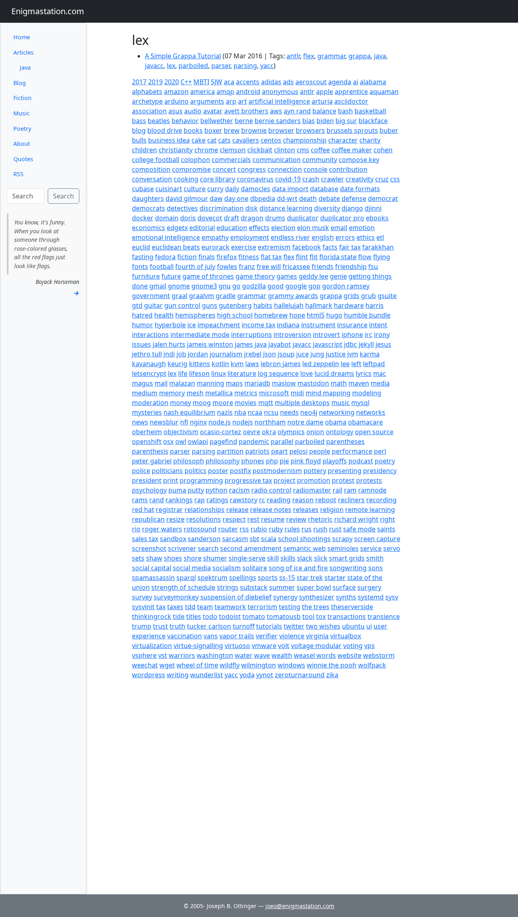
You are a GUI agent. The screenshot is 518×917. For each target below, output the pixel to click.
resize (175, 519)
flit (314, 256)
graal (179, 295)
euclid (141, 247)
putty (196, 490)
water (244, 655)
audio (193, 111)
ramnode (372, 490)
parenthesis (150, 451)
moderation (150, 402)
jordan (198, 354)
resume (272, 519)
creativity (360, 179)
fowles (227, 266)
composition (151, 169)
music (340, 402)
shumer (215, 558)
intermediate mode (199, 334)
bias (308, 120)
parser (220, 65)
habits (262, 305)
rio (136, 529)
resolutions (203, 519)
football (162, 266)
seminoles (343, 548)
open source (374, 431)
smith (375, 558)
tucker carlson (209, 626)
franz (247, 266)
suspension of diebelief (236, 597)
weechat (145, 665)
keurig (177, 363)
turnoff (244, 626)
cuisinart (168, 188)
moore (222, 402)
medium (144, 392)
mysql (360, 402)
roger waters (162, 529)
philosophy (223, 460)
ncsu (271, 412)
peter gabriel (152, 460)
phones (252, 460)
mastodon (313, 383)
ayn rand (297, 111)
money (180, 402)
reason (303, 499)
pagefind (223, 441)
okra (269, 431)
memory (172, 392)
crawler (332, 179)
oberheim (147, 431)
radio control (271, 490)
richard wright (356, 519)
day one (236, 198)
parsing (245, 65)
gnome (179, 285)
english (323, 237)
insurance (352, 324)
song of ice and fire (298, 567)
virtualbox (345, 635)
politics (195, 470)
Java (25, 67)
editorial (202, 227)
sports (268, 577)
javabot (279, 344)
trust (160, 626)
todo (210, 616)
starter (335, 577)
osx (168, 441)
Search (63, 196)
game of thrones (208, 276)
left (356, 363)
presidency (380, 470)
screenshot (149, 548)
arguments (207, 101)
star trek (310, 577)
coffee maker (351, 149)
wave (262, 655)
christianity (176, 149)
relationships (205, 509)
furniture (146, 276)
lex (171, 65)
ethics (366, 237)
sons (375, 567)
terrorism (262, 606)
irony (382, 334)
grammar (331, 55)
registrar (169, 509)
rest (253, 519)
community (319, 159)
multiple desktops (302, 402)
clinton (284, 149)
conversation (152, 179)
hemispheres (195, 315)
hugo (334, 315)
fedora (165, 256)
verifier (267, 635)
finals (206, 256)
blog (139, 130)
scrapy (342, 538)
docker (142, 217)
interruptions (251, 334)
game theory (255, 276)
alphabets (147, 91)
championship (305, 140)
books (193, 130)
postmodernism (277, 470)
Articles (23, 52)
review (296, 519)
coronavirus (255, 179)
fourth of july (195, 266)
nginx (198, 422)
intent (378, 324)
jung (317, 354)
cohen (383, 149)
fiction (187, 256)
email (339, 227)
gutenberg (235, 305)
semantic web (304, 548)
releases (305, 509)
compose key (359, 159)
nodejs (242, 422)
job (181, 354)
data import (290, 188)
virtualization (152, 645)
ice (191, 324)
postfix (240, 470)
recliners (351, 499)
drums (275, 217)
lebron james (281, 363)
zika (332, 674)
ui (369, 626)
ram (350, 490)
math (339, 383)
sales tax (145, 538)
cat (212, 140)
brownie (254, 130)
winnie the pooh (332, 665)
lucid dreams (334, 373)
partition (230, 451)
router (228, 529)
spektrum (212, 577)
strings (227, 587)
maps (234, 383)
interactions (150, 334)
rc (262, 499)
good (275, 285)
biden (325, 120)
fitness (248, 256)
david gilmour (187, 198)
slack (304, 558)
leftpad (374, 363)
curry (215, 188)
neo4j (308, 412)
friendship (351, 266)
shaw (154, 558)
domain (166, 217)
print (170, 480)
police (141, 470)
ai (355, 81)
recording (381, 499)
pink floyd (306, 460)
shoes (173, 558)
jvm (352, 354)
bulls (139, 140)
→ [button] (76, 292)
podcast (360, 460)
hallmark (318, 305)
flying (381, 256)
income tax (258, 324)
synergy (285, 597)
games (286, 276)
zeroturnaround (300, 674)
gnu (225, 285)
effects (259, 227)
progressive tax (248, 480)
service (371, 548)
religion (332, 509)
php (272, 460)
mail (161, 383)
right (387, 519)
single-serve (247, 558)
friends (322, 266)
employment (249, 237)
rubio (259, 529)
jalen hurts (169, 344)
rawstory (243, 499)
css (395, 179)
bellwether (216, 120)
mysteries (147, 412)
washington (215, 655)
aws (276, 111)
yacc (267, 65)
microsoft (274, 392)
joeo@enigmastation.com (299, 906)
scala (268, 538)
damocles (255, 188)
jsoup (286, 354)
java (380, 55)
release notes (270, 509)
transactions (346, 616)
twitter (294, 626)
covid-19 (288, 179)
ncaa (255, 412)
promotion (313, 480)
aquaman (384, 91)
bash (345, 111)
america (202, 91)
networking (337, 412)
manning (210, 383)
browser (281, 130)
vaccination (184, 635)
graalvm (201, 295)
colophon (195, 159)
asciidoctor (351, 101)
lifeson (199, 373)
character (343, 140)
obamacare (365, 422)
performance (352, 451)
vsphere (144, 655)
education (232, 227)
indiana (288, 324)
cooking (186, 179)
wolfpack (372, 665)
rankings (179, 499)
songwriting (348, 567)
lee (345, 363)
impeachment (218, 324)
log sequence (278, 373)
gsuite (387, 295)
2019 (155, 81)
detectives (182, 208)
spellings (242, 577)
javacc (154, 65)
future (171, 276)
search (208, 548)
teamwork (230, 606)
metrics (245, 392)
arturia (322, 101)
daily (232, 188)
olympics (291, 431)
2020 (171, 81)
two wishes (323, 626)
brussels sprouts (352, 130)
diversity (327, 208)
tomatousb (284, 616)
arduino (176, 101)
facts (330, 247)
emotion (362, 227)
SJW (216, 81)
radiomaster (312, 490)
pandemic (254, 441)
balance (324, 111)
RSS (18, 174)
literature (241, 373)
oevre (251, 431)
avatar (213, 111)
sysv (391, 597)
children (144, 149)
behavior (185, 120)
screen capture (377, 538)
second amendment (251, 548)
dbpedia (262, 198)
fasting (142, 256)
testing (289, 606)
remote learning (370, 509)
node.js (219, 422)
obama (335, 422)
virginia (317, 635)
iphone (352, 334)
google (296, 285)
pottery (315, 470)
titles (193, 616)
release (237, 509)
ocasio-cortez (220, 431)
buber (389, 130)
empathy (215, 237)
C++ (186, 81)
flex (308, 55)
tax (161, 606)
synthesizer (316, 597)
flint (302, 256)
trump (141, 626)
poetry (385, 460)
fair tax (350, 247)
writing (178, 674)
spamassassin (153, 577)
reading (279, 499)
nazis (225, 412)
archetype (147, 101)
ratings (217, 499)
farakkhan (378, 247)
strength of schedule (183, 587)
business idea (169, 140)
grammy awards (293, 295)
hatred (142, 315)
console (315, 169)
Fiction (22, 98)
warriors (182, 655)
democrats (148, 208)
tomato (253, 616)
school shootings (304, 538)
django (352, 208)
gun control (182, 305)
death (308, 198)
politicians (167, 470)
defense (354, 198)
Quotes (23, 159)
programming (201, 480)
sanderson (204, 538)
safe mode (359, 529)
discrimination (222, 208)
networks (370, 412)
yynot (264, 674)
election (283, 227)
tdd (190, 606)
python (216, 490)
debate (329, 198)
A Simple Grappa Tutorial (183, 55)
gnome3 (204, 285)
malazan (182, 383)
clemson (233, 149)
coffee (320, 149)
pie (284, 460)
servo (391, 548)
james (244, 344)
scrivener (182, 548)
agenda (339, 81)
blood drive (164, 130)
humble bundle (367, 315)
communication (277, 159)
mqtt (265, 402)
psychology (149, 490)
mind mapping (328, 392)
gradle (226, 295)
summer (282, 587)
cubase (143, 188)
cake (198, 140)
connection (284, 169)
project (284, 480)
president (146, 480)
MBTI (201, 81)
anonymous (280, 91)
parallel (282, 441)
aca (229, 81)
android (248, 91)
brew (232, 130)
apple (324, 91)
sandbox (173, 538)
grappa (359, 55)
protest (343, 480)
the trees (315, 606)
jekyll (366, 344)
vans (211, 635)
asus (175, 111)
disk (251, 208)
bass (139, 120)
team (205, 606)
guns (209, 305)
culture (195, 188)
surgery (369, 587)
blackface (373, 120)
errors (345, 237)
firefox (227, 256)
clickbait (259, 149)
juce (302, 354)
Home (21, 37)
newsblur (164, 422)
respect (234, 519)
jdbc (350, 344)
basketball (370, 111)
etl (380, 237)
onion (315, 431)
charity (369, 140)
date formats (360, 188)
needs (289, 412)
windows (291, 665)
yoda (247, 674)
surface (344, 587)
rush (320, 529)
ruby (276, 529)
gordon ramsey (345, 285)
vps (369, 645)
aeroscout (311, 81)
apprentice (351, 91)
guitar (153, 305)
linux (218, 373)
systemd (371, 597)
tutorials (269, 626)
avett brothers (246, 111)
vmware (264, 645)
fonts (140, 266)
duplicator (302, 217)
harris (374, 305)
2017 (139, 81)
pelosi (298, 451)
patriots (257, 451)
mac (379, 373)
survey (142, 597)
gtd (137, 305)
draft (231, 217)
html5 (316, 315)
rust (335, 529)
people (319, 451)
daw (216, 198)
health (164, 315)
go (236, 285)
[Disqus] (266, 781)
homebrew (271, 315)
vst (162, 655)
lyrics (364, 373)
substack (253, 587)
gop (314, 285)
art (242, 101)
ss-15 (287, 577)
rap (199, 499)
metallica (219, 392)
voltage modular (316, 645)
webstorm (379, 655)
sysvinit (143, 606)
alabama (373, 81)
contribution (348, 169)
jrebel (252, 354)
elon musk (313, 227)
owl (180, 441)
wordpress (148, 674)
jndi (169, 354)
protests (369, 480)
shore (193, 558)
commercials (231, 159)
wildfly (230, 665)
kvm (237, 363)
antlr (293, 55)
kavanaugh (149, 363)
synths (346, 597)
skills (287, 558)
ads (288, 81)
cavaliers (245, 140)
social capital (151, 567)
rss (244, 529)
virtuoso (237, 645)
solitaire (254, 567)
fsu (373, 266)
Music (21, 113)
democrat (383, 198)
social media (192, 567)
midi (297, 392)
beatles (159, 120)
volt (283, 645)
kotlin (220, 363)
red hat (143, 509)
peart (279, 451)
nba (240, 412)
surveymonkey (176, 597)
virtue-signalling (198, 645)
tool (308, 616)
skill (273, 558)
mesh (195, 392)
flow (365, 256)
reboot (325, 499)
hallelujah (289, 305)
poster (218, 470)
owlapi (198, 441)
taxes (175, 606)
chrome (206, 149)
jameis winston (210, 344)
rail (337, 490)
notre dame (305, 422)
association (149, 111)
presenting (344, 470)
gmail (157, 285)
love (306, 373)
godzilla (254, 285)
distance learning (285, 208)
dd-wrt (287, 198)
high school (235, 315)
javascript (327, 344)
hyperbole (170, 324)
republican (148, 519)
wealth (282, 655)
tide (179, 616)
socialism (226, 567)
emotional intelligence (166, 237)
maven (358, 383)
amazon (176, 91)
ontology (339, 431)
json (269, 354)
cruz (381, 179)
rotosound (200, 529)
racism (239, 490)
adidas (271, 81)
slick (320, 558)
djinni (373, 208)
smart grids (347, 558)
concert (224, 169)
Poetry (22, 128)
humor (142, 324)
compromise (191, 169)
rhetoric (320, 519)
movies (246, 402)
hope (297, 315)
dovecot (209, 217)
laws (252, 363)
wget (167, 665)
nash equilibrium (189, 412)
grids (351, 295)
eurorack (215, 247)
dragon (252, 217)
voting (353, 645)
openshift (146, 441)
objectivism (180, 431)
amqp (225, 91)
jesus (383, 344)
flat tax (271, 256)
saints (386, 529)
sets (138, 558)
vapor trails (236, 635)
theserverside (352, 606)
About (21, 143)
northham (270, 422)
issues (141, 344)
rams (140, 499)
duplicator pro (342, 217)
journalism (226, 354)
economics (148, 227)
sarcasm (235, 538)
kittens (199, 363)
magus (142, 383)
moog (202, 402)
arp (231, 101)
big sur (346, 120)
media (380, 383)
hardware (349, 305)
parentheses (345, 441)
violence (291, 635)
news (140, 422)
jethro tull (147, 354)
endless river (290, 237)
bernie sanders (278, 120)
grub (368, 295)
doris (188, 217)
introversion (292, 334)
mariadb (257, 383)
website (349, 655)
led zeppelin (320, 363)
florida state (338, 256)
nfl (184, 422)
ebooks (377, 217)
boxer (213, 130)
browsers (310, 130)
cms (303, 149)
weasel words (315, 655)
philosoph (188, 460)
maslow (284, 383)
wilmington (258, 665)
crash (310, 179)
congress (252, 169)
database (324, 188)
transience (383, 616)
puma (177, 490)
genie (338, 276)
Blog (19, 83)
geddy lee (313, 276)
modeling (366, 392)
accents (247, 81)
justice (336, 354)
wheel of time (197, 665)
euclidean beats (176, 247)
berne (244, 120)
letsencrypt (149, 373)
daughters (148, 198)
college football (155, 159)
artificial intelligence (279, 101)
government (151, 295)
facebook (306, 247)
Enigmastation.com (47, 11)
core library (217, 179)
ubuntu (353, 626)
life (182, 373)
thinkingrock (151, 616)
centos (271, 140)
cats (224, 140)
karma (370, 354)
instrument (318, 324)
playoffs (335, 460)
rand (156, 499)
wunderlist (206, 674)
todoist (230, 616)
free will (269, 266)
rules (292, 529)
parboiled (193, 65)
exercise (243, 247)
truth (177, 626)
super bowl (314, 587)
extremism (274, 247)
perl (380, 451)
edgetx (177, 227)
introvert (326, 334)
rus (306, 529)
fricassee (296, 266)
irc (368, 334)
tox (321, 616)
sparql (186, 577)
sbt (254, 538)
